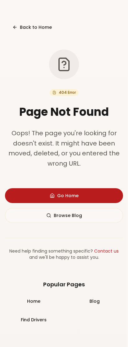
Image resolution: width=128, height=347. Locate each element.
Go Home (68, 196)
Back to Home (36, 27)
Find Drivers (34, 320)
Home (33, 301)
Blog (94, 301)
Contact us (106, 251)
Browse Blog (68, 215)
